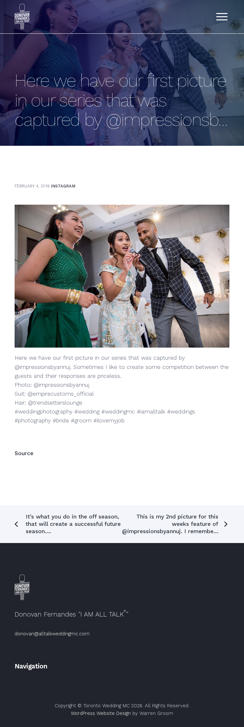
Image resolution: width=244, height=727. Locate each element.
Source (24, 453)
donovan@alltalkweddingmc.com (52, 634)
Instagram (63, 186)
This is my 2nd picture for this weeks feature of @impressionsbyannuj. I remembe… (170, 523)
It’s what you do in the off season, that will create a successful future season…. (73, 523)
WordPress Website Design (101, 713)
